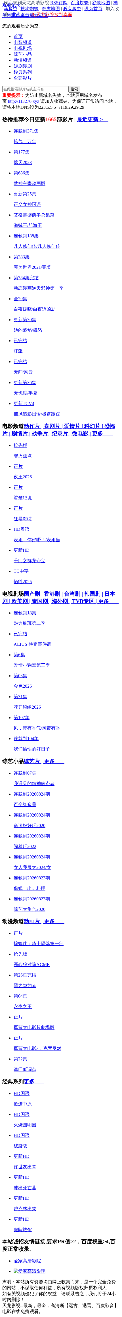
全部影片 (23, 78)
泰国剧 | (42, 601)
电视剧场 (23, 48)
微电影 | (82, 433)
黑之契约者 (25, 985)
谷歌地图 (101, 2)
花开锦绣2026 (27, 707)
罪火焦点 (23, 455)
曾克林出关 (25, 1208)
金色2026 (23, 686)
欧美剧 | (22, 601)
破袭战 (20, 1145)
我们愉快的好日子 (32, 749)
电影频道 (23, 42)
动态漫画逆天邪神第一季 (39, 288)
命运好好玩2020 (29, 825)
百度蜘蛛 (80, 2)
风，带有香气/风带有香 (37, 728)
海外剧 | (62, 601)
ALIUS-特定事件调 (32, 644)
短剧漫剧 (23, 66)
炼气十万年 (25, 141)
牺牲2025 (23, 581)
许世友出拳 (25, 1166)
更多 (102, 433)
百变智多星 (25, 804)
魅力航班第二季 (29, 623)
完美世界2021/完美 (32, 267)
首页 (18, 36)
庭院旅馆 (23, 1229)
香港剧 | (54, 594)
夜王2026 (23, 476)
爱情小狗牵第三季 (32, 665)
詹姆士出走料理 (29, 888)
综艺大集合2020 (29, 909)
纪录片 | (62, 433)
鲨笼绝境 (23, 497)
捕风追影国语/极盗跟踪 (37, 414)
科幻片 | (94, 426)
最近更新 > (92, 119)
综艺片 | (34, 761)
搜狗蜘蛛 (29, 8)
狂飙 (18, 351)
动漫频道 (23, 60)
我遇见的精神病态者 (34, 783)
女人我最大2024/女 (32, 867)
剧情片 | (22, 433)
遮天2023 (23, 162)
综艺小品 (23, 54)
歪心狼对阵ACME (32, 964)
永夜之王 (23, 1006)
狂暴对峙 (23, 518)
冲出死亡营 (25, 1187)
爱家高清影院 (27, 1260)
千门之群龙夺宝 (29, 560)
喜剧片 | (54, 426)
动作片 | (34, 426)
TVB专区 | (85, 601)
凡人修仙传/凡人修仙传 (37, 246)
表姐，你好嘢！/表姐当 (37, 539)
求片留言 (20, 14)
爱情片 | (74, 426)
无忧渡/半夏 (25, 393)
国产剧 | (34, 594)
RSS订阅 (59, 2)
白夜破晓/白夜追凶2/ (34, 309)
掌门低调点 (25, 1069)
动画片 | (34, 921)
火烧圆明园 (25, 1124)
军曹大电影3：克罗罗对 (37, 1048)
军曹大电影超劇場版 (34, 1027)
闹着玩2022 (25, 846)
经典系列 (23, 72)
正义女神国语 (27, 204)
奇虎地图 (51, 8)
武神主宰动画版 (29, 183)
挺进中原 (23, 1103)
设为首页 (93, 8)
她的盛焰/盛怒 (28, 330)
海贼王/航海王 (28, 225)
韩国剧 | (94, 594)
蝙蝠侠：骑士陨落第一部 (39, 943)
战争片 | (42, 433)
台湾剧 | (74, 594)
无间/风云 (23, 372)
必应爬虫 (72, 8)
